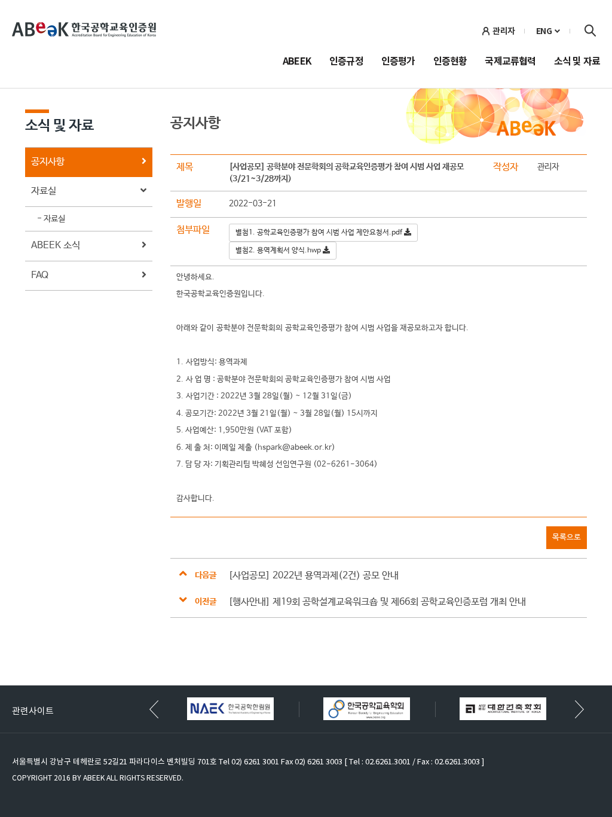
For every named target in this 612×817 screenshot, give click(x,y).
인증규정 (346, 62)
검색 (590, 30)
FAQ (39, 275)
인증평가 (398, 62)
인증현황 (450, 62)
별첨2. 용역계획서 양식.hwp (279, 250)
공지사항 (48, 161)
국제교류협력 (510, 62)
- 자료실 (51, 219)
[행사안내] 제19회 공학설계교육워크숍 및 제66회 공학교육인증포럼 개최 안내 (377, 602)
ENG (544, 31)
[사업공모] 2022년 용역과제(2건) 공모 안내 (313, 575)
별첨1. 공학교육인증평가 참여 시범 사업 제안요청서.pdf (319, 232)
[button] (579, 709)
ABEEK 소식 (55, 245)
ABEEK (297, 62)
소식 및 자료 (577, 62)
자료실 (43, 191)
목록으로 (566, 537)
